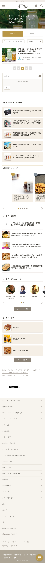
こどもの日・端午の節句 (10, 449)
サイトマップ (6, 558)
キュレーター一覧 (8, 542)
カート (36, 5)
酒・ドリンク (6, 467)
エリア (6, 76)
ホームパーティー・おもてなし (12, 413)
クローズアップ (7, 498)
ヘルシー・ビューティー (10, 419)
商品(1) (32, 34)
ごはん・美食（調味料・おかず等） (13, 455)
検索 (41, 5)
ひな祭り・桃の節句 (8, 443)
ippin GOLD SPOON (9, 528)
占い (3, 504)
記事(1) (12, 34)
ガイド (4, 510)
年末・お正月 (6, 437)
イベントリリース (8, 516)
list (19, 387)
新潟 (7, 88)
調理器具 (5, 479)
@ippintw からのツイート (11, 534)
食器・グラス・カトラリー (11, 473)
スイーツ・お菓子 (8, 461)
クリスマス (6, 431)
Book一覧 (26, 542)
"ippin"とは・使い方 (8, 546)
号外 (3, 522)
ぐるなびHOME (7, 555)
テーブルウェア (7, 486)
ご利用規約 (33, 555)
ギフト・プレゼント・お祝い (11, 400)
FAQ (13, 558)
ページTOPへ (22, 381)
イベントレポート (8, 492)
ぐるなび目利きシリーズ (20, 555)
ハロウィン (6, 425)
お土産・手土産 (7, 407)
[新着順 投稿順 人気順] (35, 41)
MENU (3, 5)
